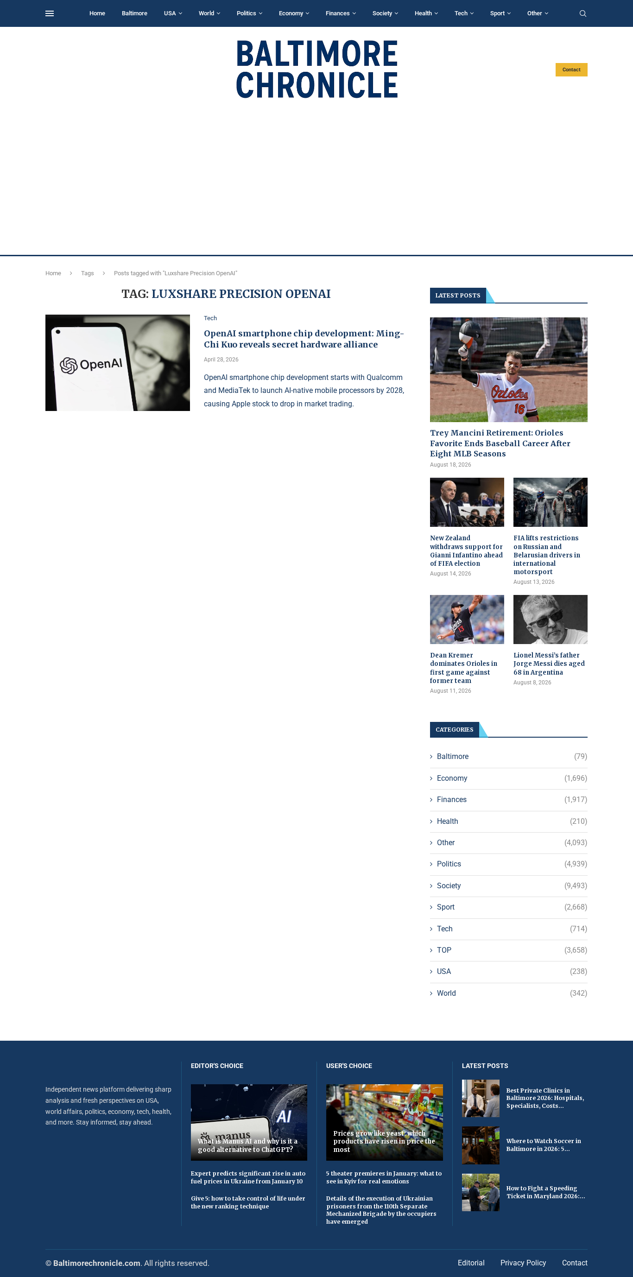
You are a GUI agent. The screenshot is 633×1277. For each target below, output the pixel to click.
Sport (497, 13)
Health (423, 13)
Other (534, 13)
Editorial (471, 1262)
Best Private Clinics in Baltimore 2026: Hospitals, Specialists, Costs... (545, 1098)
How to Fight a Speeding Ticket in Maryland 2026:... (545, 1192)
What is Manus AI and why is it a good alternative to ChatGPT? (248, 1146)
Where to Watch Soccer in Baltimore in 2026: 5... (543, 1145)
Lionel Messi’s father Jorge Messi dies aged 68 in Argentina (549, 663)
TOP (512, 950)
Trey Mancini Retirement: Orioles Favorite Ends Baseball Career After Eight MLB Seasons (500, 443)
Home (97, 13)
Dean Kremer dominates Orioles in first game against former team (463, 668)
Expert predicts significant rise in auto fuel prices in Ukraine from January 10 (248, 1177)
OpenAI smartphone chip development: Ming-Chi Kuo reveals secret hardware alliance (304, 339)
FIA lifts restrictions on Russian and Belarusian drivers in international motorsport (546, 555)
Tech (461, 13)
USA (170, 13)
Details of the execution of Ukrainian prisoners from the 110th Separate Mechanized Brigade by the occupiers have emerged (381, 1210)
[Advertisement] (316, 177)
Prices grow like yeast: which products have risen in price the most (384, 1142)
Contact (572, 70)
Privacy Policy (523, 1262)
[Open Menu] (49, 13)
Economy (291, 13)
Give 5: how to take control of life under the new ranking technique (248, 1202)
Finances (338, 13)
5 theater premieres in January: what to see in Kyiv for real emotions (384, 1177)
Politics (246, 13)
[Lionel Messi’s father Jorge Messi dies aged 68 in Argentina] (550, 620)
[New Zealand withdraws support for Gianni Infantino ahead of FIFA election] (467, 502)
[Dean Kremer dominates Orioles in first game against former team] (467, 620)
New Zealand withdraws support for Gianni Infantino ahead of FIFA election (466, 551)
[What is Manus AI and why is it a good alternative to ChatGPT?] (249, 1122)
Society (382, 13)
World (206, 13)
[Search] (583, 14)
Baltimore (134, 13)
